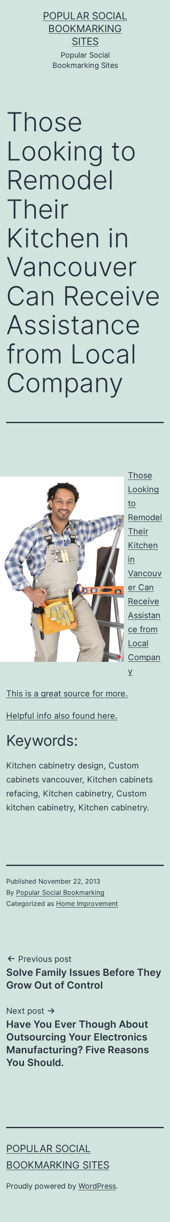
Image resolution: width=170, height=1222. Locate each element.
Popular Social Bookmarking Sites (85, 28)
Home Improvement (87, 903)
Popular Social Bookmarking (60, 892)
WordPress (97, 1186)
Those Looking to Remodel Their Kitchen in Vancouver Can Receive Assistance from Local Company (145, 573)
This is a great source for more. (67, 693)
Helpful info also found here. (62, 716)
